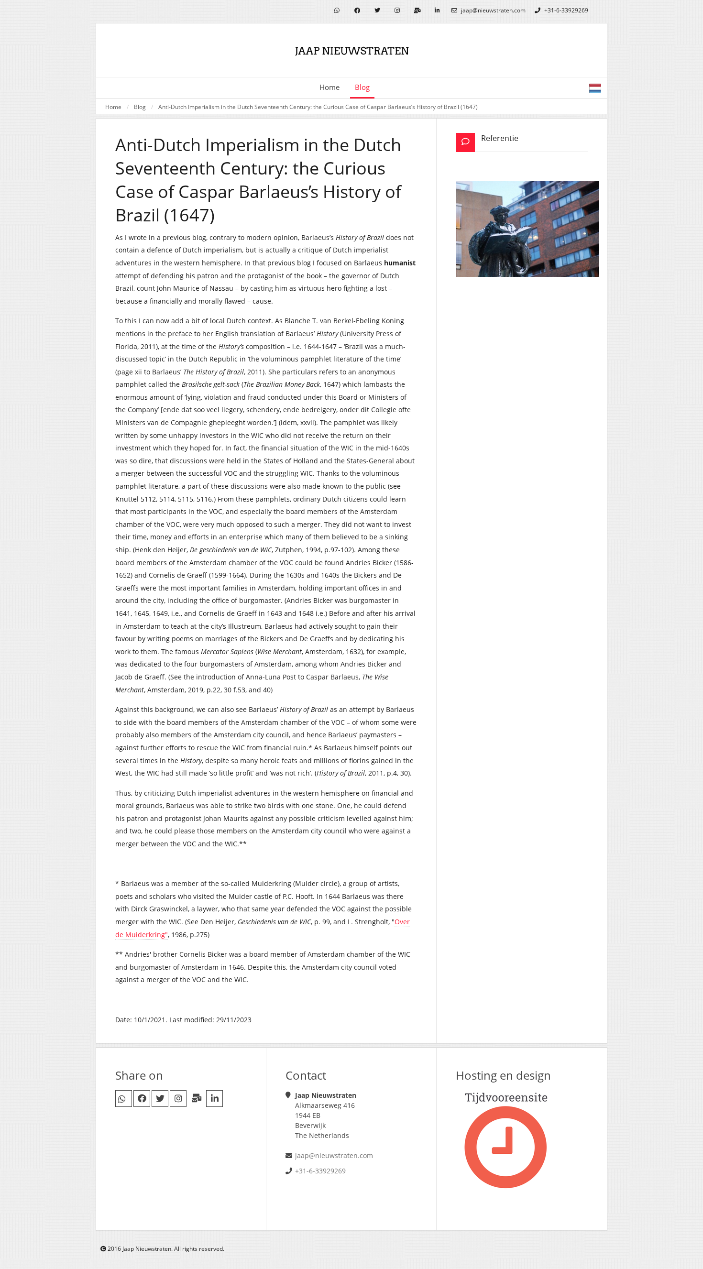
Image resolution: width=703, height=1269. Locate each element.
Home (329, 87)
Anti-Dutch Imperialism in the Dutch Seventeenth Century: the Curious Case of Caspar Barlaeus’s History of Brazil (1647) (318, 106)
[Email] (417, 10)
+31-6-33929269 (565, 10)
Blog (140, 106)
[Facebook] (357, 10)
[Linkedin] (437, 10)
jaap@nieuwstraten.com (493, 10)
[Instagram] (397, 10)
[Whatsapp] (337, 10)
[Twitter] (377, 10)
